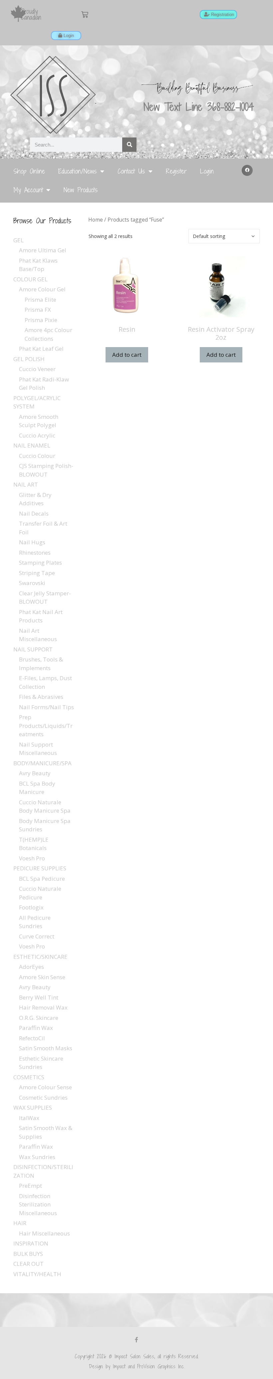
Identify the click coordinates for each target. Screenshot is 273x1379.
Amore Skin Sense (42, 977)
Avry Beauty (35, 773)
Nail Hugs (32, 542)
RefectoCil (32, 1038)
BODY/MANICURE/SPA (42, 763)
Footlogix (31, 907)
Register (176, 171)
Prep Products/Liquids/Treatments (46, 725)
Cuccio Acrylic (37, 435)
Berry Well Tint (38, 997)
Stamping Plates (40, 562)
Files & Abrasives (41, 697)
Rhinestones (35, 552)
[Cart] (84, 14)
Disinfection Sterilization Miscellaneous (38, 1204)
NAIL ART (25, 484)
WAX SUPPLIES (32, 1107)
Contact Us (131, 171)
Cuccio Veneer (37, 369)
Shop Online (29, 171)
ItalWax (29, 1118)
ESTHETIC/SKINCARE (40, 956)
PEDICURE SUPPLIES (39, 868)
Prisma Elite (40, 299)
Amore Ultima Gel (42, 250)
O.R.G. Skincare (38, 1018)
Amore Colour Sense (45, 1087)
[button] (247, 170)
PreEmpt (30, 1185)
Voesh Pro (32, 858)
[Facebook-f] (136, 1339)
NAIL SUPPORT (33, 649)
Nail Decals (34, 513)
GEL (18, 240)
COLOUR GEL (30, 279)
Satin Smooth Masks (45, 1048)
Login (207, 171)
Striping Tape (37, 573)
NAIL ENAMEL (31, 445)
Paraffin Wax (36, 1028)
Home (95, 219)
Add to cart (126, 354)
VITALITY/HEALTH (37, 1274)
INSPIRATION (30, 1243)
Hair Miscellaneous (44, 1233)
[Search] (129, 144)
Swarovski (32, 583)
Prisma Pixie (41, 320)
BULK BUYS (28, 1254)
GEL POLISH (29, 359)
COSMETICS (28, 1077)
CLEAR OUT (28, 1264)
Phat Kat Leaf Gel (41, 348)
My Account (28, 189)
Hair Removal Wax (43, 1007)
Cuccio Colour (37, 456)
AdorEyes (31, 967)
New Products (81, 189)
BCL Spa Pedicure (42, 878)
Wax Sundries (37, 1157)
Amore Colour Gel (42, 289)
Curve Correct (36, 936)
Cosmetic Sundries (43, 1097)
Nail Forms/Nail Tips (46, 707)
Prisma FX (38, 309)
